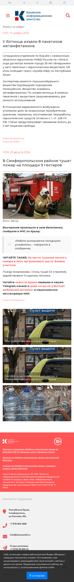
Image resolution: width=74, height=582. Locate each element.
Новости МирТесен (13, 138)
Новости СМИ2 (11, 141)
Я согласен (37, 575)
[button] (67, 15)
